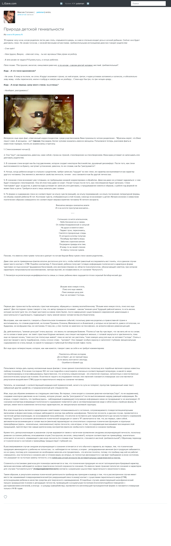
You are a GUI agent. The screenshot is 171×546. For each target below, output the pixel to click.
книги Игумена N (14, 34)
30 (25, 15)
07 (23, 15)
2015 (19, 15)
